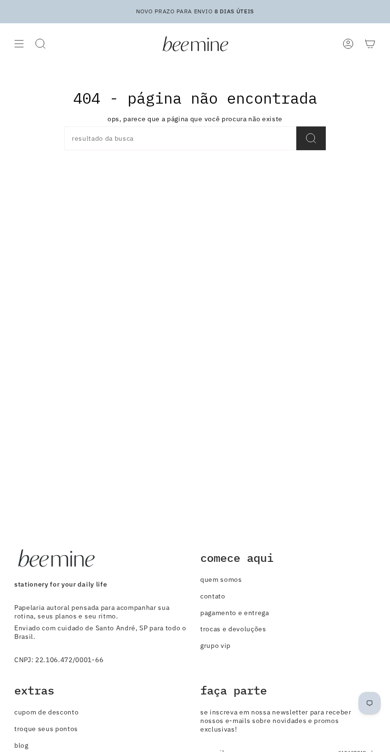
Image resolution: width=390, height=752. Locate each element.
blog (21, 745)
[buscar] (311, 138)
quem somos (221, 579)
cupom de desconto (46, 712)
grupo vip (215, 645)
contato (212, 596)
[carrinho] (370, 44)
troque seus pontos (46, 728)
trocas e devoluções (233, 629)
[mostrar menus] (19, 44)
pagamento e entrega (234, 612)
